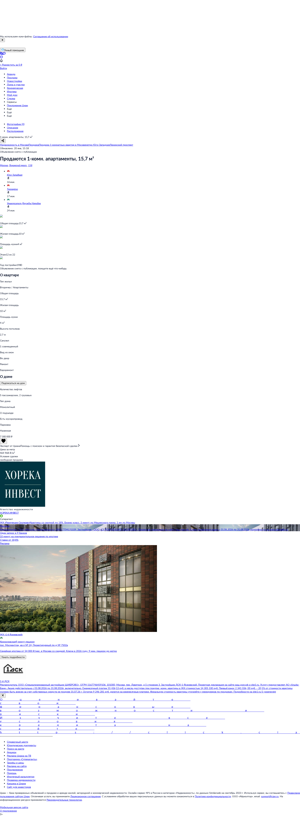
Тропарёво (12, 189)
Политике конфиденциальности (213, 796)
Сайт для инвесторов (19, 787)
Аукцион (11, 752)
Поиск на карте (15, 748)
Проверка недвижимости (21, 780)
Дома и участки (16, 84)
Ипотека (11, 91)
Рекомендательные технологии (64, 799)
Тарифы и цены (15, 762)
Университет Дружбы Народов (24, 203)
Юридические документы (21, 745)
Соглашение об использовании (50, 36)
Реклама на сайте (17, 766)
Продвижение (15, 769)
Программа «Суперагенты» (22, 759)
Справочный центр (17, 741)
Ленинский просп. (18, 165)
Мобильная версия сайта (14, 807)
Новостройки (14, 81)
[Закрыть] (2, 40)
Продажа (12, 77)
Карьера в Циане (16, 783)
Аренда (11, 74)
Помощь (11, 773)
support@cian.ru (270, 796)
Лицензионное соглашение (85, 796)
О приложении (8, 810)
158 (30, 165)
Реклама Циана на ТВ (19, 755)
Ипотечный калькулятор (20, 776)
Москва (4, 165)
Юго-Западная (14, 174)
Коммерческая (15, 88)
